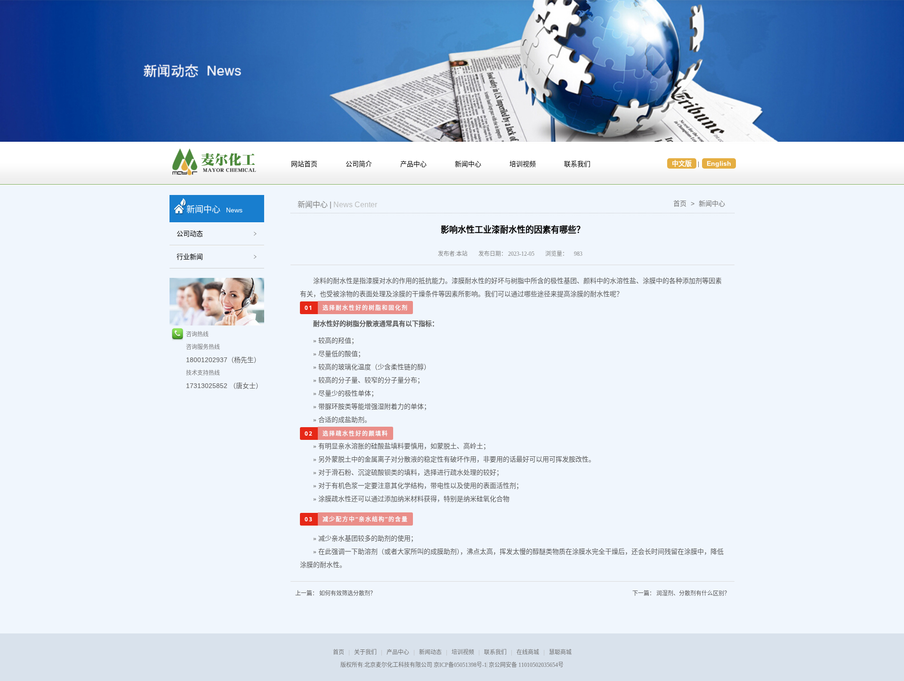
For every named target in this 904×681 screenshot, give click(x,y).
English (719, 163)
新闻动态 (430, 652)
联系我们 (577, 164)
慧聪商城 (560, 652)
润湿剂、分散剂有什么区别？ (693, 593)
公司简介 (359, 164)
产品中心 (413, 164)
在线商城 (528, 652)
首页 (679, 203)
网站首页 (304, 164)
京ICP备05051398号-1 (460, 665)
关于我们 (365, 652)
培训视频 (522, 164)
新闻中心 (468, 164)
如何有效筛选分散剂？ (347, 593)
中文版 (682, 163)
